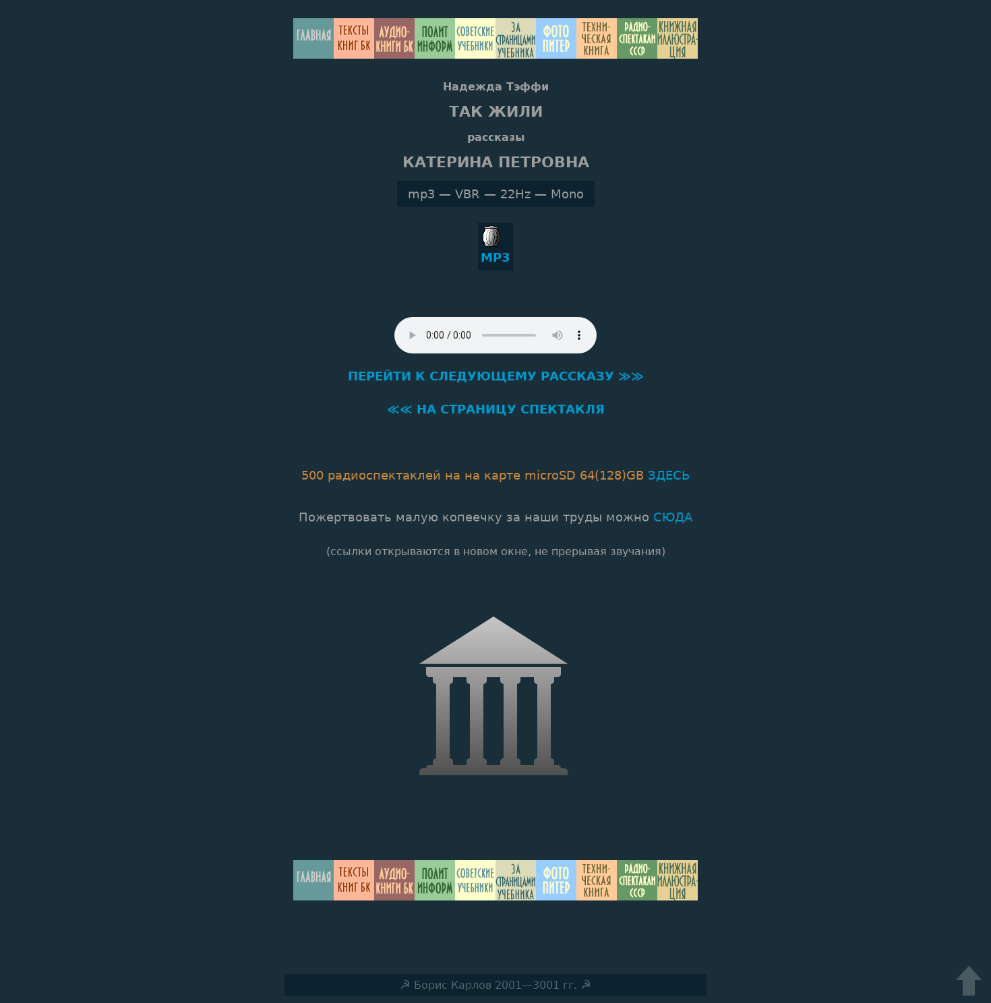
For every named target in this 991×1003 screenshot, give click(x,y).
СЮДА (672, 517)
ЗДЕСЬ (669, 475)
